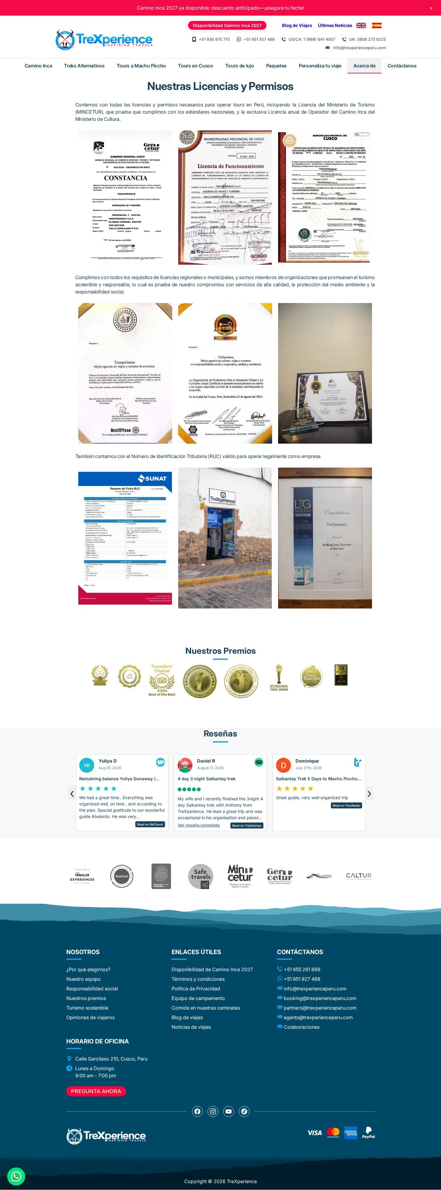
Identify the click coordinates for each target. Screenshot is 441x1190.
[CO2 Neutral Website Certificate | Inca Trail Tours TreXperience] (161, 876)
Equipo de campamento (198, 998)
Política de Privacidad (196, 989)
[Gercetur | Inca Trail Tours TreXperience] (279, 876)
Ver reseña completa (112, 825)
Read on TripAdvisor (160, 825)
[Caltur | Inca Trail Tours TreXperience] (358, 876)
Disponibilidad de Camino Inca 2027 (212, 969)
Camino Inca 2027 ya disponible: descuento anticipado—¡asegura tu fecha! (220, 8)
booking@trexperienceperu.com (320, 998)
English (361, 25)
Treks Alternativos (84, 66)
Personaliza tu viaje (320, 66)
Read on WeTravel (359, 824)
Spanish (377, 25)
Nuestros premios (86, 998)
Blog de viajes (187, 1017)
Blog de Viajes (297, 25)
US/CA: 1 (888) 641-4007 (312, 39)
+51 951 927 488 (259, 39)
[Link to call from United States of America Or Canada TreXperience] (283, 39)
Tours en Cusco (195, 66)
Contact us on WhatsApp (16, 1177)
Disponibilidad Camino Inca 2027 (227, 25)
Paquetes (276, 66)
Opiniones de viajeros (90, 1017)
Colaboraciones (302, 1027)
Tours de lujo (239, 66)
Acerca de (364, 66)
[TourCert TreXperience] (121, 876)
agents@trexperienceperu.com (318, 1017)
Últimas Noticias (335, 25)
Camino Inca (38, 66)
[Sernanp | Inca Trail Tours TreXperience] (319, 876)
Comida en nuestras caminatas (206, 1008)
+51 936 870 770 (214, 39)
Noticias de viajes (191, 1027)
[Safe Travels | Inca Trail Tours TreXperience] (200, 876)
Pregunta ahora (96, 1091)
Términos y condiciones (198, 979)
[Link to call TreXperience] (194, 39)
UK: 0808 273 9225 (367, 39)
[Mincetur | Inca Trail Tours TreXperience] (240, 876)
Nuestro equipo (83, 979)
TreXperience (242, 1181)
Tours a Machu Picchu (141, 66)
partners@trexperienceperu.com (320, 1008)
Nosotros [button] (83, 952)
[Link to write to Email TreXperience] (327, 47)
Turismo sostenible (87, 1008)
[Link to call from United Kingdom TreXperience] (344, 39)
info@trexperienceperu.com (315, 989)
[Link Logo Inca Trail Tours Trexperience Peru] (103, 40)
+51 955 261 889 (302, 969)
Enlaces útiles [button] (196, 952)
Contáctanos (402, 66)
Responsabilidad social (92, 989)
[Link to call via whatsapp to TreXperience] (239, 39)
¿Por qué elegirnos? (88, 969)
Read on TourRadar (259, 805)
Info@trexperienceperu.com (359, 47)
